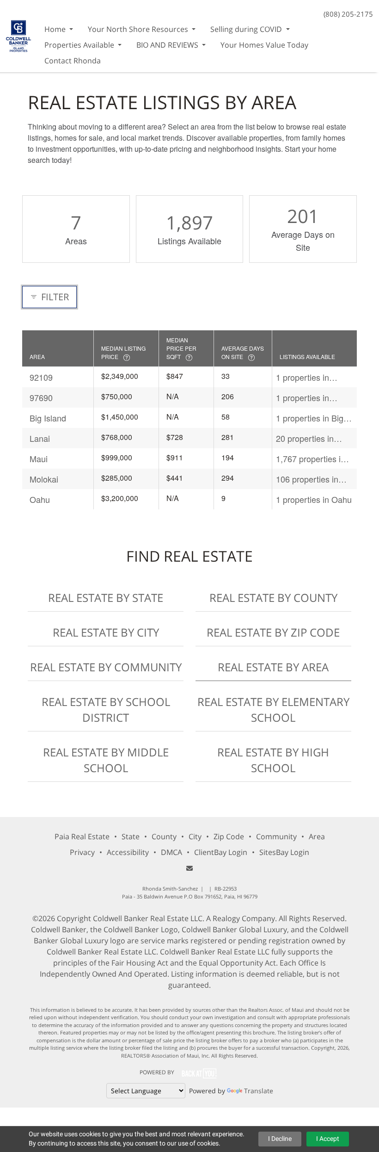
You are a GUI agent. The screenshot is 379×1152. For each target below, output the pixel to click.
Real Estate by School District (106, 709)
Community (276, 836)
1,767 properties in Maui (310, 458)
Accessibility (128, 852)
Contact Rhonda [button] (72, 61)
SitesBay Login (284, 852)
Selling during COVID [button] (247, 29)
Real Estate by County (273, 597)
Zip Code (229, 836)
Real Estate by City (106, 632)
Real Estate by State (105, 597)
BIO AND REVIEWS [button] (168, 45)
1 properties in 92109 (302, 377)
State (131, 836)
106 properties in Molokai (307, 479)
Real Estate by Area (273, 667)
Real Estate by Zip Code (273, 632)
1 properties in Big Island (309, 418)
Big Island (48, 418)
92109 (41, 377)
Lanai (40, 438)
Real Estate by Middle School (106, 759)
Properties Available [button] (80, 45)
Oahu (40, 499)
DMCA (171, 852)
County (164, 836)
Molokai (44, 479)
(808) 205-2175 (348, 14)
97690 (41, 397)
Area (317, 836)
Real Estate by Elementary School (273, 709)
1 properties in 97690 (302, 397)
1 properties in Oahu (314, 499)
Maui (39, 458)
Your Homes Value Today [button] (264, 45)
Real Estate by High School (273, 759)
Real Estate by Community (106, 667)
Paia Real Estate (82, 836)
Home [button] (55, 29)
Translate (258, 1090)
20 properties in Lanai (305, 438)
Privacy (82, 852)
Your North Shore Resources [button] (139, 29)
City (195, 836)
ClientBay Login (220, 852)
